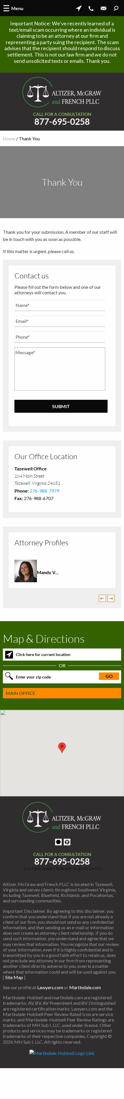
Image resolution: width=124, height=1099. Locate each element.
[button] (62, 747)
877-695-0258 (62, 121)
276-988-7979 (44, 490)
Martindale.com (85, 987)
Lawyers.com (50, 987)
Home (9, 138)
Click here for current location (43, 654)
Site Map (14, 977)
